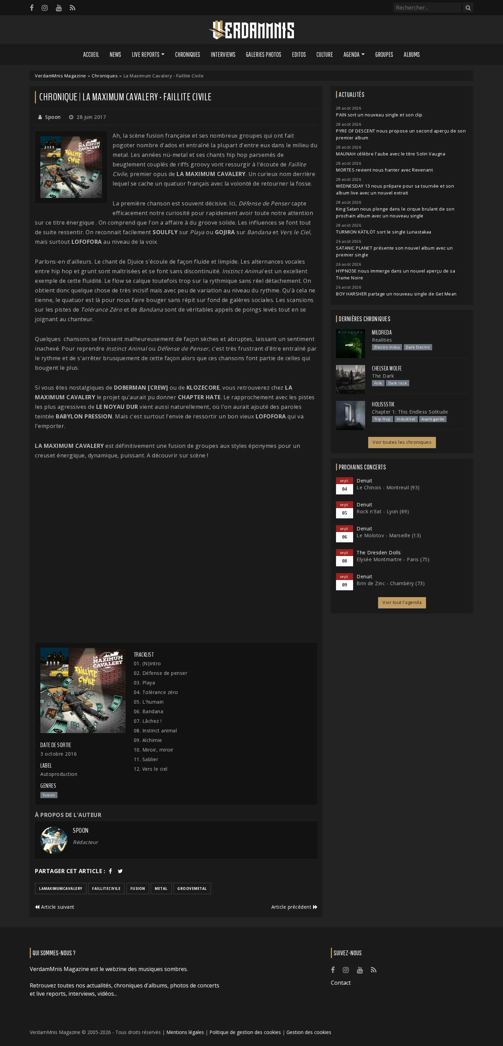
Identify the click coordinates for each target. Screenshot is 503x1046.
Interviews (223, 54)
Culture (325, 54)
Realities (382, 340)
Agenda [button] (352, 54)
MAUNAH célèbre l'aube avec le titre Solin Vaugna (390, 154)
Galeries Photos (263, 54)
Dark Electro (418, 347)
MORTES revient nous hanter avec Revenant (384, 170)
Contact (341, 982)
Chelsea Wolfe (387, 368)
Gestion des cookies (308, 1032)
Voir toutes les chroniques (402, 442)
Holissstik (383, 404)
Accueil (91, 54)
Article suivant (57, 907)
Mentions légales (185, 1032)
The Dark (383, 376)
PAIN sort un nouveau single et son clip (379, 115)
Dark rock (397, 383)
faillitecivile (106, 888)
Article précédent (292, 907)
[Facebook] (32, 7)
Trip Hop (382, 419)
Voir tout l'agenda (402, 602)
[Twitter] (120, 871)
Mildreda (382, 332)
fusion (137, 888)
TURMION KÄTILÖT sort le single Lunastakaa (383, 232)
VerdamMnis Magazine (60, 76)
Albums (412, 54)
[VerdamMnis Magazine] (251, 30)
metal (161, 888)
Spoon (53, 117)
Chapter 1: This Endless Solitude (410, 411)
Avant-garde (433, 419)
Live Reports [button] (145, 54)
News (115, 54)
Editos (299, 54)
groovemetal (192, 888)
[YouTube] (59, 7)
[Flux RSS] (72, 7)
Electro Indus (387, 347)
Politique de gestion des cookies (245, 1032)
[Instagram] (45, 7)
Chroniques (187, 54)
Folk (378, 383)
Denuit (364, 480)
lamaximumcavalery (60, 888)
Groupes (384, 54)
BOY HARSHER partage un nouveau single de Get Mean (396, 294)
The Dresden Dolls (379, 552)
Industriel (406, 419)
